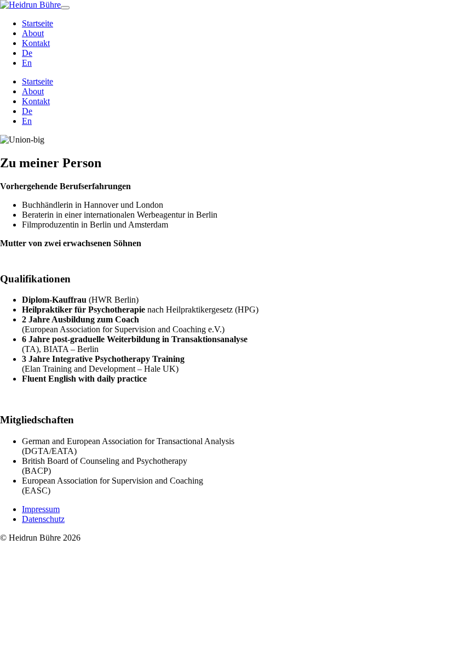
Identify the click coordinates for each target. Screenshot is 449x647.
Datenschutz (43, 519)
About (33, 33)
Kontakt (36, 43)
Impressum (41, 509)
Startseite (37, 23)
